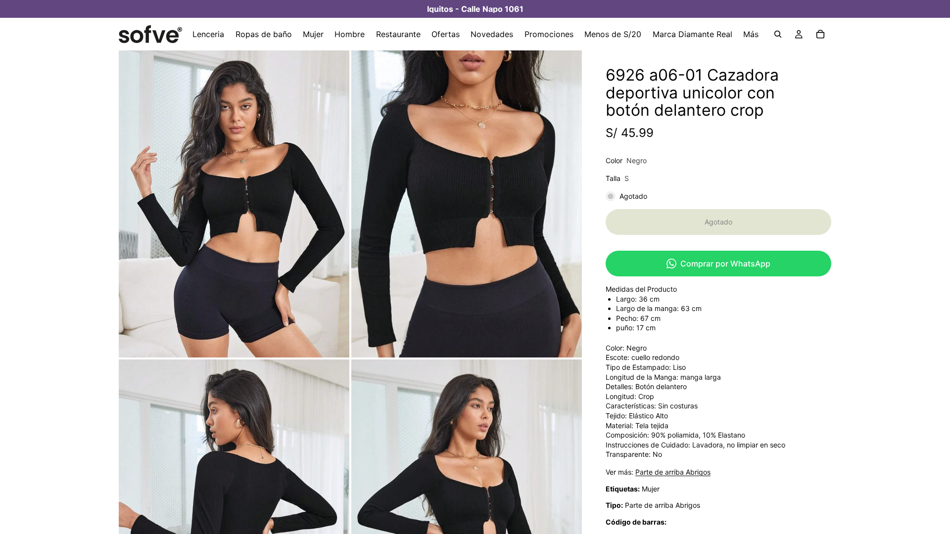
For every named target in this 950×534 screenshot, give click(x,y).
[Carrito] (820, 34)
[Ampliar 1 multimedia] (234, 203)
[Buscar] (778, 34)
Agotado (718, 222)
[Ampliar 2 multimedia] (466, 203)
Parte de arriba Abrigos (673, 472)
